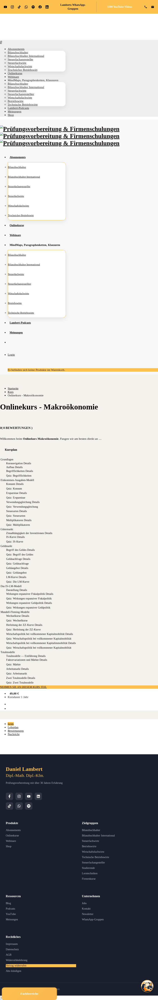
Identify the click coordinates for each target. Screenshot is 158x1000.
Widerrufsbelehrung (16, 960)
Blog (8, 903)
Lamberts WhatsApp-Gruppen (73, 6)
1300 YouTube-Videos (119, 6)
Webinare (11, 841)
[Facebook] (9, 796)
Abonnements (13, 830)
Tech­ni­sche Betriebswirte (23, 104)
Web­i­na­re (13, 76)
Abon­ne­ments (16, 49)
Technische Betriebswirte (95, 857)
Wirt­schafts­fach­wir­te (20, 66)
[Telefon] (145, 6)
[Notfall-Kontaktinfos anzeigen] (147, 986)
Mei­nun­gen (14, 111)
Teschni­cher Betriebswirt (22, 69)
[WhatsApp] (19, 806)
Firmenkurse (89, 878)
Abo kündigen (13, 971)
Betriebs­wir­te (16, 101)
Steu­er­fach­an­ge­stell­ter (21, 94)
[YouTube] (28, 796)
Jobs (84, 903)
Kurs (10, 391)
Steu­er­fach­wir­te (17, 62)
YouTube (11, 914)
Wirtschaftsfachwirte (93, 851)
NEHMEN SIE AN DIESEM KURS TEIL (23, 687)
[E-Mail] (152, 6)
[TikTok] (9, 806)
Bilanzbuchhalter (91, 830)
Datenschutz (12, 949)
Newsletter (87, 914)
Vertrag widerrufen (16, 965)
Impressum (12, 944)
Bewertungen (16, 730)
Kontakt (86, 908)
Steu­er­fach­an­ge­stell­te (20, 59)
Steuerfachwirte (90, 841)
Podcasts (10, 908)
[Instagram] (19, 796)
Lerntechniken (89, 873)
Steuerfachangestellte (93, 862)
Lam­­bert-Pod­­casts (18, 108)
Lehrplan (13, 727)
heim (11, 723)
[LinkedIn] (38, 796)
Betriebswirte (89, 846)
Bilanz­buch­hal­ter (18, 52)
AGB (8, 954)
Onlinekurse (12, 835)
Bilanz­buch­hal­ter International (26, 55)
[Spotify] (28, 806)
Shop (11, 114)
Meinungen (12, 919)
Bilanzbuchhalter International (98, 835)
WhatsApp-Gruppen (93, 919)
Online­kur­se (15, 73)
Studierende (88, 868)
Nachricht (13, 734)
